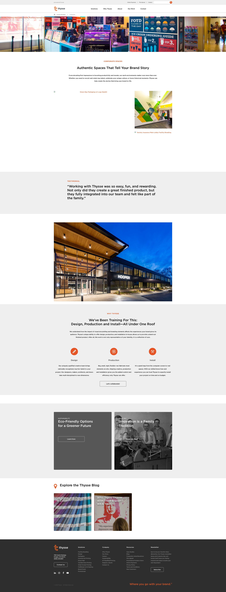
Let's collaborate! (113, 384)
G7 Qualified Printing (108, 560)
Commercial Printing (84, 558)
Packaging (81, 556)
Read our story (132, 439)
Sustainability (106, 558)
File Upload (142, 2)
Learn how (71, 439)
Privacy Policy (131, 564)
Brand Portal (82, 569)
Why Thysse (106, 552)
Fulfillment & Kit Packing (85, 567)
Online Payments (131, 2)
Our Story (105, 554)
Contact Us (61, 564)
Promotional (82, 571)
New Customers (131, 569)
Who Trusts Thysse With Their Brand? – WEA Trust (110, 500)
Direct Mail (81, 560)
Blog (128, 554)
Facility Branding (61, 14)
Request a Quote (107, 562)
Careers (150, 2)
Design (80, 554)
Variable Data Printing (84, 562)
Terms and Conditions (133, 567)
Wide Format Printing (84, 564)
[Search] (171, 2)
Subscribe (157, 569)
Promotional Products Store (135, 560)
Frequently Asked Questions (135, 556)
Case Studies (130, 552)
